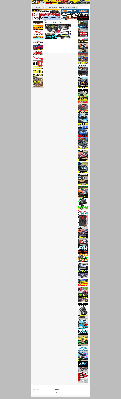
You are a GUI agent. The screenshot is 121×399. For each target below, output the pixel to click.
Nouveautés (34, 5)
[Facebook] (34, 392)
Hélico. (33, 7)
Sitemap (55, 392)
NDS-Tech (46, 7)
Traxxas (44, 5)
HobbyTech (65, 5)
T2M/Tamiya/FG (39, 5)
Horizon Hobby (38, 7)
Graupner (69, 7)
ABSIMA (43, 7)
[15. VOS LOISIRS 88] (46, 18)
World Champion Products (53, 7)
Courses (48, 5)
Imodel (70, 5)
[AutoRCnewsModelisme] (60, 2)
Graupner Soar (74, 7)
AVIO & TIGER (74, 5)
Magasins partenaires (59, 5)
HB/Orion (60, 7)
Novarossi (65, 7)
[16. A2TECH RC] (75, 18)
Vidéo (86, 5)
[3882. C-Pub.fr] (75, 14)
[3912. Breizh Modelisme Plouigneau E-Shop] (46, 14)
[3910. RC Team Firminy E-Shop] (46, 11)
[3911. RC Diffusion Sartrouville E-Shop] (75, 11)
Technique (52, 5)
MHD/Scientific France (80, 5)
